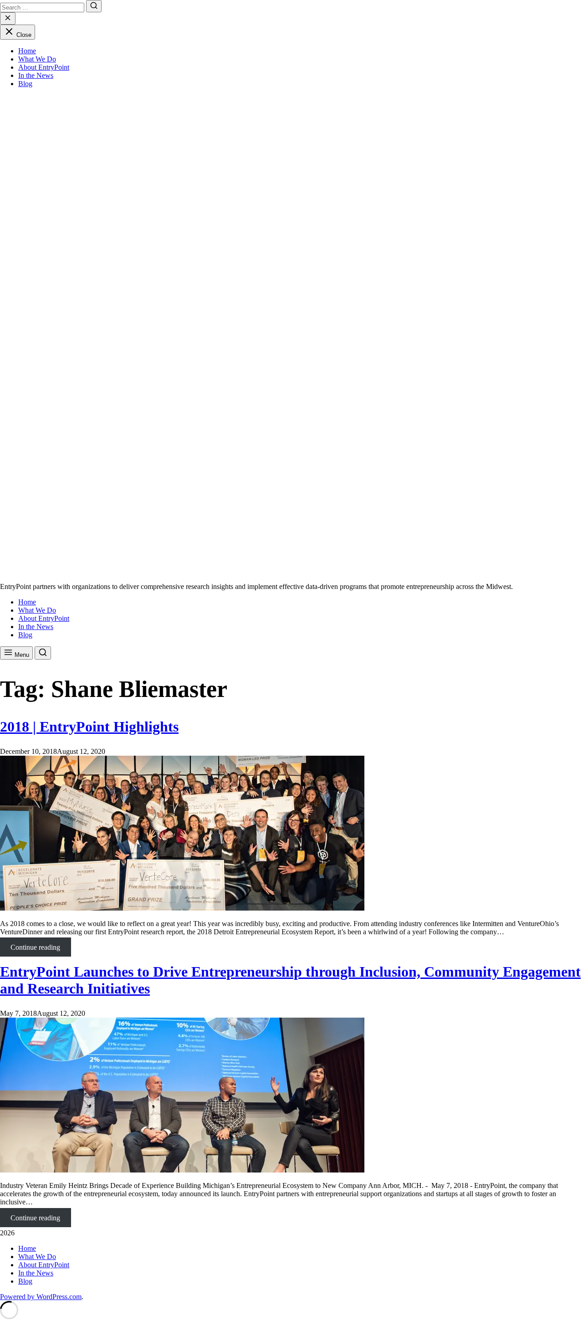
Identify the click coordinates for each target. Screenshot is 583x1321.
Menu (21, 654)
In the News (35, 75)
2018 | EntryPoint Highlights (89, 726)
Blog (25, 83)
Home (27, 51)
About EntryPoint (43, 67)
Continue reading (40, 950)
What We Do (37, 59)
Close (23, 34)
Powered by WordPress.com (41, 1297)
